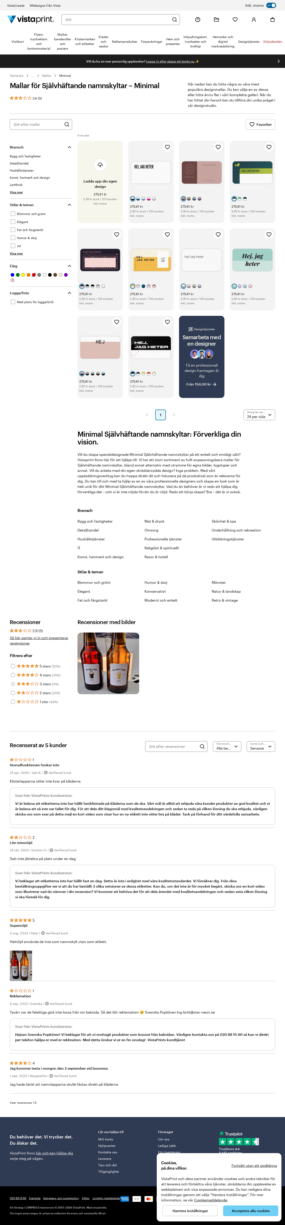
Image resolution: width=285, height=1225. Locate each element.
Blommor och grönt (94, 582)
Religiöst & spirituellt (162, 548)
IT (78, 548)
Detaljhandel (88, 530)
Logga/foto (19, 293)
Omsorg (151, 530)
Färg (13, 266)
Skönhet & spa (224, 521)
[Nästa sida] (174, 415)
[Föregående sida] (147, 415)
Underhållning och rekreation (236, 530)
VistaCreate (15, 5)
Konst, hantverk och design (100, 557)
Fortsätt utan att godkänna (254, 1165)
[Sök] (174, 19)
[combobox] (117, 19)
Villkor (86, 1198)
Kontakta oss (107, 1152)
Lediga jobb (167, 1146)
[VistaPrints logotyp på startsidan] (30, 19)
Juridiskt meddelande (106, 1198)
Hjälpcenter (107, 1146)
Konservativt (155, 591)
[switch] (260, 5)
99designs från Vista (45, 5)
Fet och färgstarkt (92, 600)
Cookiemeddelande (210, 1200)
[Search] (202, 746)
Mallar (46, 75)
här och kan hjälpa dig (54, 1153)
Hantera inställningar (190, 1211)
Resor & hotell (156, 557)
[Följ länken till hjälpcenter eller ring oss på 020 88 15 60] (197, 19)
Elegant (83, 591)
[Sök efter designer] (66, 124)
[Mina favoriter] (235, 19)
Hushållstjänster (91, 539)
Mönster (219, 582)
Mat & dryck (154, 521)
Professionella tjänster (163, 539)
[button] (21, 966)
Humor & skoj (156, 582)
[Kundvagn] (272, 19)
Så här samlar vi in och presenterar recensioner (39, 640)
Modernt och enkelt (161, 600)
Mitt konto (105, 1139)
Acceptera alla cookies (251, 1211)
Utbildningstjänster (228, 539)
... (32, 75)
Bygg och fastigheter (95, 521)
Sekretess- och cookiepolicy (61, 1198)
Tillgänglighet (108, 1171)
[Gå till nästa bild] (278, 61)
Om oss (163, 1139)
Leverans (104, 1158)
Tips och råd (107, 1165)
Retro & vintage (225, 600)
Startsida (16, 75)
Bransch (17, 147)
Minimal (65, 75)
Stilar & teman (22, 205)
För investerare (169, 1152)
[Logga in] (253, 19)
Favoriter (264, 124)
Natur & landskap (226, 591)
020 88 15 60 (18, 1198)
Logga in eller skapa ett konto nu (170, 61)
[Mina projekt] (216, 19)
